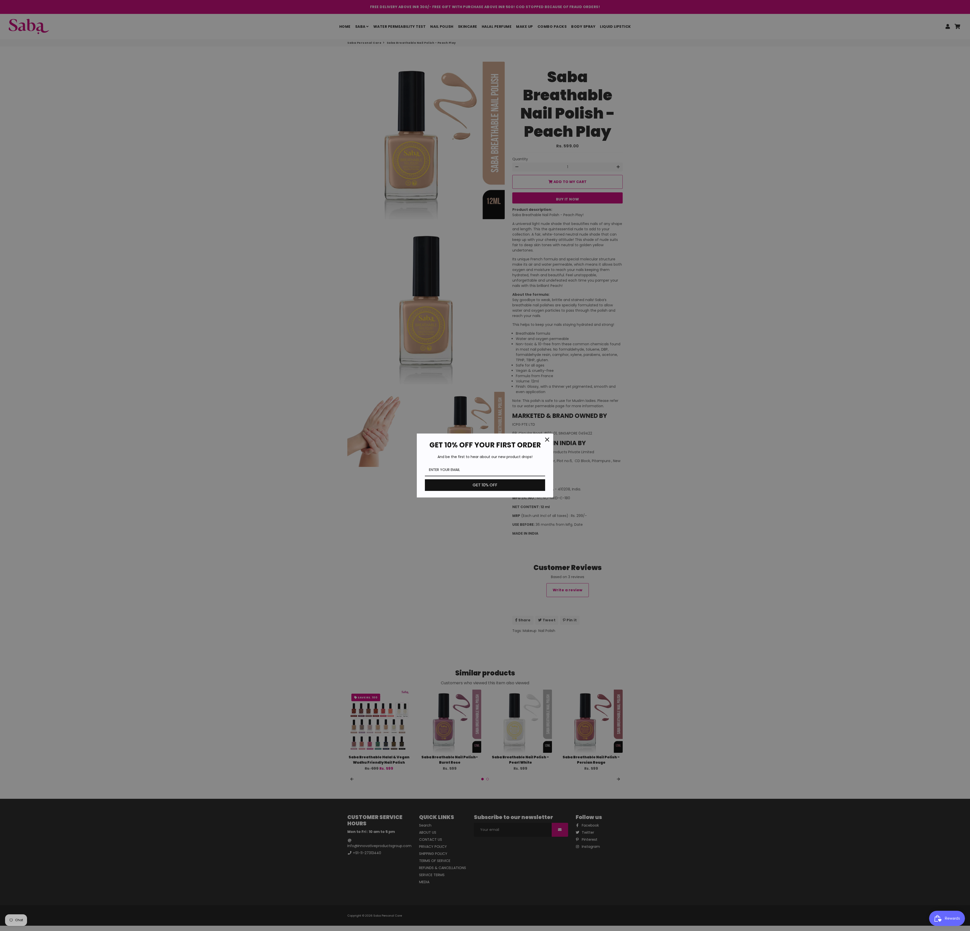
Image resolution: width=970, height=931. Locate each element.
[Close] (547, 440)
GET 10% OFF (485, 485)
